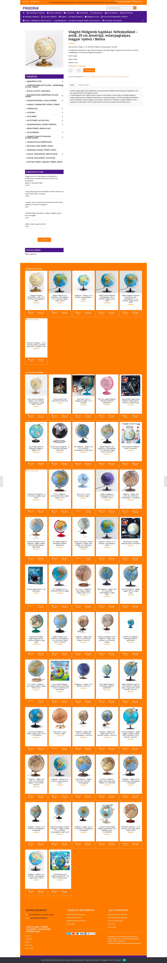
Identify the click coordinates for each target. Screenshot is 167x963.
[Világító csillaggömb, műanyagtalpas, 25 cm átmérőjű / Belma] (1, 481)
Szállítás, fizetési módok (73, 918)
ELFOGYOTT (78, 510)
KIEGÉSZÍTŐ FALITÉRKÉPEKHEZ (39, 142)
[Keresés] (142, 21)
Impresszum (111, 924)
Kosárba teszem (89, 70)
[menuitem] (26, 1)
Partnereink (28, 945)
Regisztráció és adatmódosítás (75, 914)
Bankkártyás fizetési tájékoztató (76, 921)
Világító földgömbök (124, 76)
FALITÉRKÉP (45, 116)
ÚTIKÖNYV (45, 112)
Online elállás (29, 948)
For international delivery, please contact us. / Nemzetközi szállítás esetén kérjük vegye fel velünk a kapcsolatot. (83, 2)
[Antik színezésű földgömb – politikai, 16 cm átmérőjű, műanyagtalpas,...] (165, 481)
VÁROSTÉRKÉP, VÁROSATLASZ (39, 128)
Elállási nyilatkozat (30, 254)
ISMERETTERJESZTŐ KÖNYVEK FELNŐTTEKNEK (44, 137)
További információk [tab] (83, 85)
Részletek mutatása (41, 312)
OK (124, 960)
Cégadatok (28, 939)
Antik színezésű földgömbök (90, 76)
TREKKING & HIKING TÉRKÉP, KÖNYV (41, 150)
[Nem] (165, 960)
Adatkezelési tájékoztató (115, 921)
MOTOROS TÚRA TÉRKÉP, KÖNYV (40, 146)
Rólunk (27, 942)
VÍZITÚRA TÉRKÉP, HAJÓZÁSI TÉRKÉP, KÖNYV (45, 162)
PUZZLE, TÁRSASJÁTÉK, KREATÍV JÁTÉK (45, 154)
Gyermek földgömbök (112, 76)
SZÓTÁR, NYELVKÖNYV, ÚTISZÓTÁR (41, 158)
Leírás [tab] (72, 85)
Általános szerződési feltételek (117, 914)
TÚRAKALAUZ (45, 108)
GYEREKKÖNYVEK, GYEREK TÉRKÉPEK (45, 124)
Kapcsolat (28, 936)
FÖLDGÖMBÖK (45, 132)
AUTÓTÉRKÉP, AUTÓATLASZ (45, 120)
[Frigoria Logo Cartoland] (32, 8)
